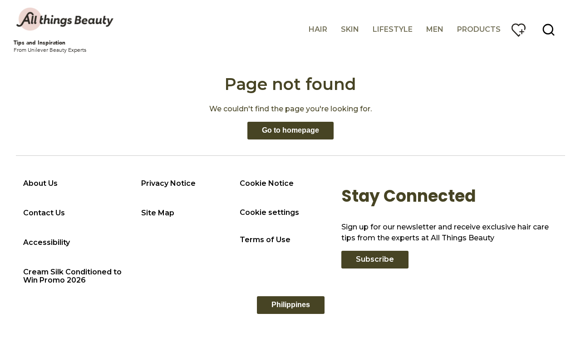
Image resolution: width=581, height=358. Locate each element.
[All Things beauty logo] (66, 19)
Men (434, 29)
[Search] (548, 30)
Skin (350, 29)
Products (479, 29)
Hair (318, 29)
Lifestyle (393, 29)
